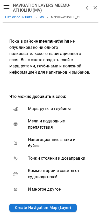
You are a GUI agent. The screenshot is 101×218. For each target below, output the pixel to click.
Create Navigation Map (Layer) (43, 207)
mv (42, 17)
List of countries (19, 17)
